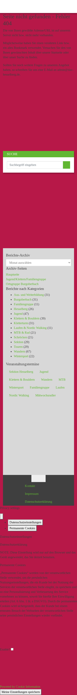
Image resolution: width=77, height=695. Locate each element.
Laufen (60, 387)
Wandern (19, 351)
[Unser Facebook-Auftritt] (34, 478)
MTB (62, 379)
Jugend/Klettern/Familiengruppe (26, 279)
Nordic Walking (19, 395)
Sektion (18, 342)
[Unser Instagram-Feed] (42, 478)
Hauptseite (12, 274)
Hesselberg (21, 309)
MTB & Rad (22, 332)
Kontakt (30, 486)
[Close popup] (1, 516)
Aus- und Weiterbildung (29, 294)
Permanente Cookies (22, 528)
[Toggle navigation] (70, 6)
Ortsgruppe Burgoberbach (22, 284)
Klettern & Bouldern (26, 318)
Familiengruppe (23, 304)
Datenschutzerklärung (38, 501)
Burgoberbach (23, 299)
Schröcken (20, 337)
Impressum (31, 493)
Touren (18, 346)
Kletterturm (21, 323)
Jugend (18, 313)
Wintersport (21, 356)
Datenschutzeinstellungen (25, 522)
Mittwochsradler (45, 395)
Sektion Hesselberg (21, 371)
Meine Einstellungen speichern (21, 692)
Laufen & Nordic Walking (30, 327)
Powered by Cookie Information (20, 686)
